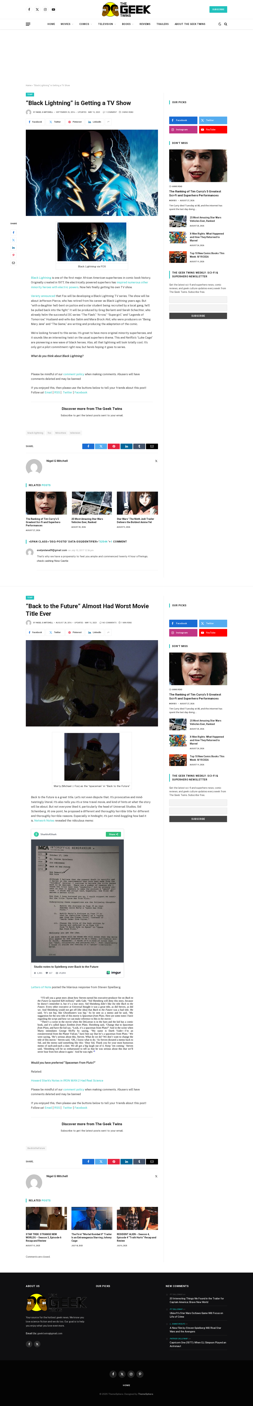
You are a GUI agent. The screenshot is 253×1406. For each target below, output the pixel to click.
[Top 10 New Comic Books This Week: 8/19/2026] (178, 257)
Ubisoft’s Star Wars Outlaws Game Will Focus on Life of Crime (196, 1315)
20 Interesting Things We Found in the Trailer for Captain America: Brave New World (197, 1300)
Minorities (60, 433)
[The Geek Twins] (126, 9)
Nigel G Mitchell (44, 112)
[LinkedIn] (13, 247)
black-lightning (35, 433)
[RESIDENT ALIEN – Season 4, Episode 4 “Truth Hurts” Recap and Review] (137, 1218)
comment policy (73, 374)
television (75, 433)
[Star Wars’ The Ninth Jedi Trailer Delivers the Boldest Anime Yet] (137, 503)
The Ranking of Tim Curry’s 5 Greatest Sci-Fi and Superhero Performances (43, 522)
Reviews (145, 24)
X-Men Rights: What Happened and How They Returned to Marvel (207, 237)
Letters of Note (41, 987)
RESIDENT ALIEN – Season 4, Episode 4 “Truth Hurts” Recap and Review (136, 1237)
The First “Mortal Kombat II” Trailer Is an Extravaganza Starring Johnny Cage (91, 1237)
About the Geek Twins (190, 24)
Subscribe (218, 9)
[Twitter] (13, 240)
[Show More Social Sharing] (108, 121)
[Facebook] (13, 232)
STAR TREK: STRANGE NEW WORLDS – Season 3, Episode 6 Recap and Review (43, 1237)
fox (49, 433)
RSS (57, 392)
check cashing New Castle (52, 560)
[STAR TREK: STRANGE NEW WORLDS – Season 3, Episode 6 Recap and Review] (46, 1218)
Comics (84, 24)
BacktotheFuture (36, 1148)
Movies (65, 24)
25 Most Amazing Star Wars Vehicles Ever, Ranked (87, 521)
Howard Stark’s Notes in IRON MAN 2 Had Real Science (67, 1080)
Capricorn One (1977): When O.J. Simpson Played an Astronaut (198, 1344)
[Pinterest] (13, 255)
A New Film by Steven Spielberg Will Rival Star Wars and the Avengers (195, 1330)
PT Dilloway (176, 1309)
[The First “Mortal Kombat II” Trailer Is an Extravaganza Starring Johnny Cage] (92, 1218)
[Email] (13, 262)
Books (126, 24)
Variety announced (43, 296)
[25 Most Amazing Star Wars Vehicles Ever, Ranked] (92, 503)
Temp (30, 94)
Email (48, 392)
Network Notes (44, 820)
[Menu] (28, 24)
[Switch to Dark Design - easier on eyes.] (220, 24)
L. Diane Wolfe (177, 1324)
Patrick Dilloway (179, 1339)
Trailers (162, 24)
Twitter (67, 392)
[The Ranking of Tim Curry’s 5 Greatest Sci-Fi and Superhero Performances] (46, 503)
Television (105, 24)
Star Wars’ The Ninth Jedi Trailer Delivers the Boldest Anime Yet (135, 521)
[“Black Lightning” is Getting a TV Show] (92, 173)
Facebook (81, 392)
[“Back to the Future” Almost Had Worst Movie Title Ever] (92, 683)
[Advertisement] (126, 57)
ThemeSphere (145, 1394)
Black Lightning (41, 277)
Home (51, 24)
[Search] (225, 24)
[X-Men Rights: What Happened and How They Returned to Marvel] (178, 237)
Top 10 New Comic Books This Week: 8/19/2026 (207, 255)
